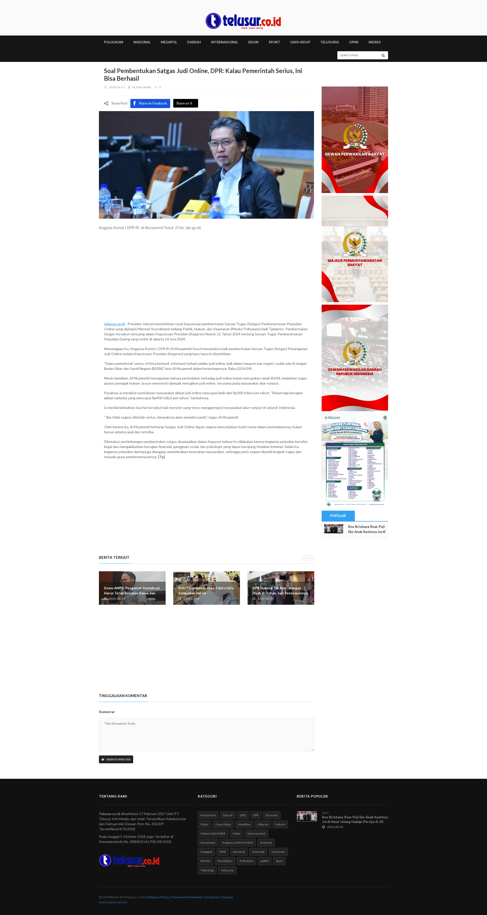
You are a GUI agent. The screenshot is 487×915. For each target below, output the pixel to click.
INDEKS (375, 42)
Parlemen (278, 852)
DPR (255, 815)
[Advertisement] (206, 278)
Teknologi (207, 870)
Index (236, 833)
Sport (279, 861)
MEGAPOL (169, 42)
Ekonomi (272, 815)
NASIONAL (142, 42)
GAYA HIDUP (300, 42)
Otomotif (258, 852)
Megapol (206, 852)
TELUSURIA (329, 42)
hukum (280, 824)
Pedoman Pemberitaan (187, 897)
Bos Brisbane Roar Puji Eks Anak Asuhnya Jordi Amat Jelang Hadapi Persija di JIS (355, 819)
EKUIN (253, 42)
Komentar (107, 712)
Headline (244, 824)
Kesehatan (208, 842)
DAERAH (194, 42)
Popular (338, 516)
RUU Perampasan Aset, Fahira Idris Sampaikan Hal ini (206, 590)
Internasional (256, 833)
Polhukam (246, 861)
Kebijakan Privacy (158, 897)
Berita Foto (208, 815)
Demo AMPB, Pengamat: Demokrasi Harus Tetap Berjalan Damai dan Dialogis (132, 593)
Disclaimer (212, 897)
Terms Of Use (117, 902)
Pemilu (205, 861)
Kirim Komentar (118, 759)
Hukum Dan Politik (213, 833)
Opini (353, 42)
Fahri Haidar (143, 87)
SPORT (274, 42)
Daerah (228, 815)
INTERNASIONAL (224, 42)
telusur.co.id (114, 324)
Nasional (239, 852)
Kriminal (266, 842)
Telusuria (227, 870)
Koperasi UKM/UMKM (237, 842)
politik (264, 861)
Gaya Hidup (223, 824)
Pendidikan (225, 861)
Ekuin (204, 824)
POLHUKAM (113, 42)
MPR (222, 852)
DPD (243, 815)
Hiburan (262, 824)
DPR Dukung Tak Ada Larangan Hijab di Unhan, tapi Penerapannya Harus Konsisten (280, 593)
